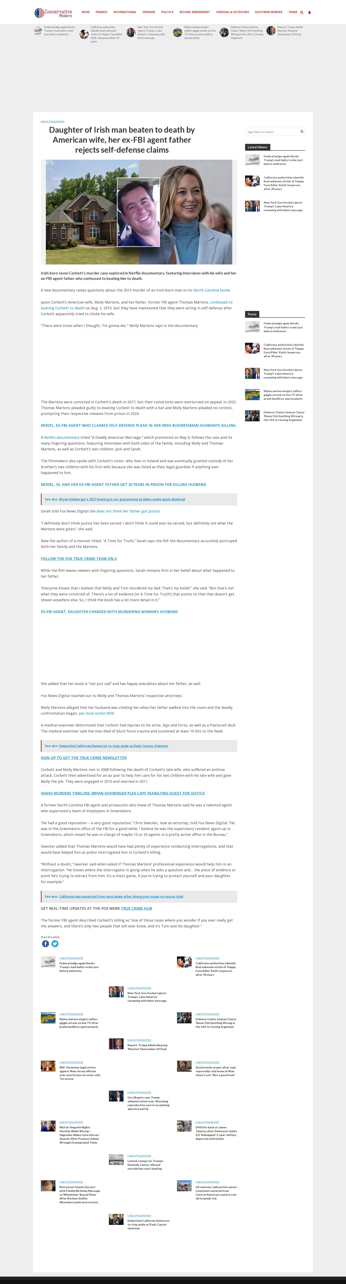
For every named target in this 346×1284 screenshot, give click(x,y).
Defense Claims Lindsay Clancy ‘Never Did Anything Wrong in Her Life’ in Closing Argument (247, 32)
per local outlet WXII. (97, 713)
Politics (167, 12)
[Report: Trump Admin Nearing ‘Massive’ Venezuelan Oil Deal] (271, 30)
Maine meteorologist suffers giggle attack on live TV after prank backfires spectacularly (200, 32)
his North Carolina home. (209, 290)
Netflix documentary (61, 437)
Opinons (148, 12)
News (86, 12)
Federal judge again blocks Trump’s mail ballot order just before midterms (59, 30)
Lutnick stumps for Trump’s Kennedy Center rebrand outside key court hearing (145, 1164)
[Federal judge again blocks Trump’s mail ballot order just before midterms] (37, 30)
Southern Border (268, 12)
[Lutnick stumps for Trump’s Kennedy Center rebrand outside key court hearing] (116, 1159)
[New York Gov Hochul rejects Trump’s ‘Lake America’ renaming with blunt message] (131, 32)
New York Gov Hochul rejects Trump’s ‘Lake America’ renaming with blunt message (151, 32)
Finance (102, 12)
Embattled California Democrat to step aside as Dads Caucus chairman (149, 1224)
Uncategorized (52, 122)
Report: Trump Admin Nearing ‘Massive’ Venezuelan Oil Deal (290, 30)
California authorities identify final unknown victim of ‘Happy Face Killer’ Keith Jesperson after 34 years (107, 34)
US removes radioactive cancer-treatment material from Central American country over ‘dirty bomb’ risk (217, 1192)
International (125, 12)
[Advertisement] (173, 80)
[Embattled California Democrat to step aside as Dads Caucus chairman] (116, 1219)
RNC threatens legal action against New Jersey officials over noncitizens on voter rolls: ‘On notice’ (80, 1073)
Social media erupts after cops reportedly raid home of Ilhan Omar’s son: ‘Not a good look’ (216, 1071)
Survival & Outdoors (232, 12)
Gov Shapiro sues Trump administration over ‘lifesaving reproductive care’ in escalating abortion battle (148, 1103)
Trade (293, 12)
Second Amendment (194, 12)
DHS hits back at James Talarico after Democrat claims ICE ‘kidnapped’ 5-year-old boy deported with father (216, 1133)
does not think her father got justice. (129, 511)
